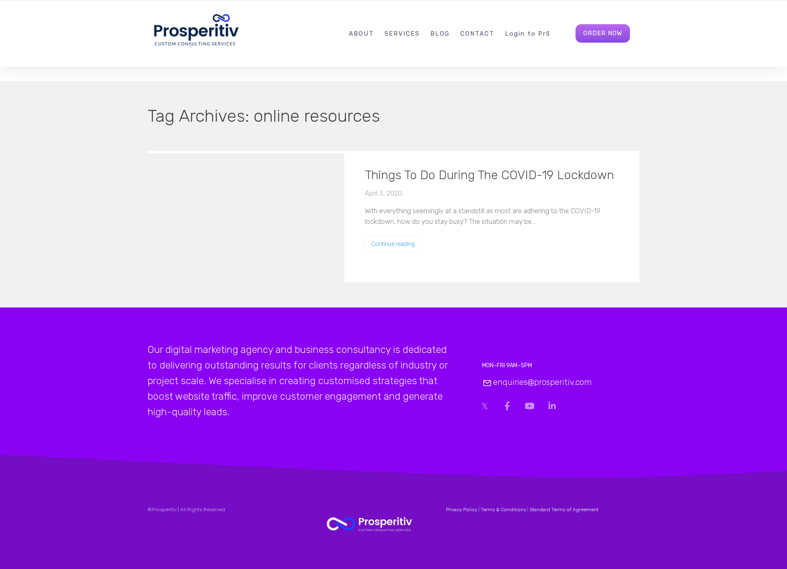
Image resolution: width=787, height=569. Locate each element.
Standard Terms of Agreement (564, 509)
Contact (477, 33)
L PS (527, 33)
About (361, 33)
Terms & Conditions (503, 509)
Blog (440, 33)
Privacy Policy (461, 509)
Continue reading (393, 244)
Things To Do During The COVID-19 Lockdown (489, 175)
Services (402, 33)
